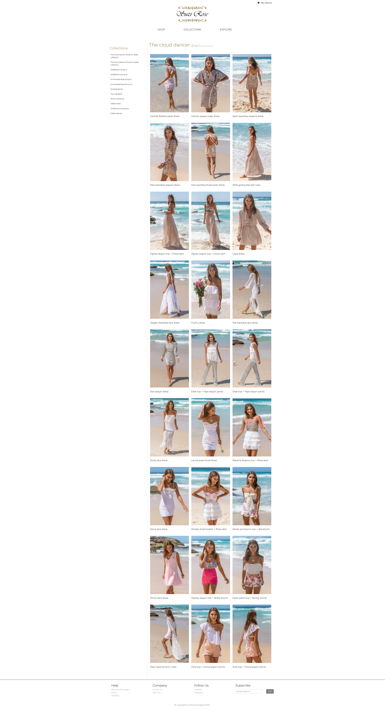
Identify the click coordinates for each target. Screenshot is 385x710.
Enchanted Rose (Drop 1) (121, 79)
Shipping (115, 695)
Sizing (114, 692)
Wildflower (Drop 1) (119, 70)
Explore (226, 29)
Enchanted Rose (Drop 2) (121, 84)
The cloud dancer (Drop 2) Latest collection (125, 63)
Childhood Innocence (120, 108)
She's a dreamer (117, 99)
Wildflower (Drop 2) (119, 74)
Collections (192, 29)
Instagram (198, 692)
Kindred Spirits (117, 89)
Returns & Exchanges (120, 689)
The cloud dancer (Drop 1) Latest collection (124, 55)
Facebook (198, 689)
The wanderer (116, 94)
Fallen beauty (116, 113)
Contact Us (157, 689)
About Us (156, 692)
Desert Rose (116, 103)
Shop (161, 29)
